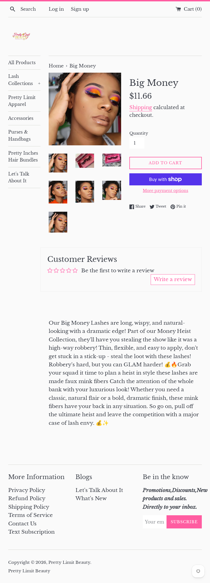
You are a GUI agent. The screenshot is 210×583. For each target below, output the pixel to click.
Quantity (138, 133)
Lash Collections (24, 79)
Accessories (20, 118)
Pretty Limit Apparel (22, 101)
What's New (91, 498)
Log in (56, 9)
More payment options (165, 190)
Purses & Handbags (19, 135)
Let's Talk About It (18, 177)
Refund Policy (26, 498)
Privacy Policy (26, 490)
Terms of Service (30, 515)
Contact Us (22, 523)
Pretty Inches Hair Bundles (23, 156)
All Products (22, 62)
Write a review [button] (173, 279)
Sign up (80, 9)
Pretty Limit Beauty (69, 562)
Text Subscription (31, 532)
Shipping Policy (28, 507)
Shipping (140, 107)
